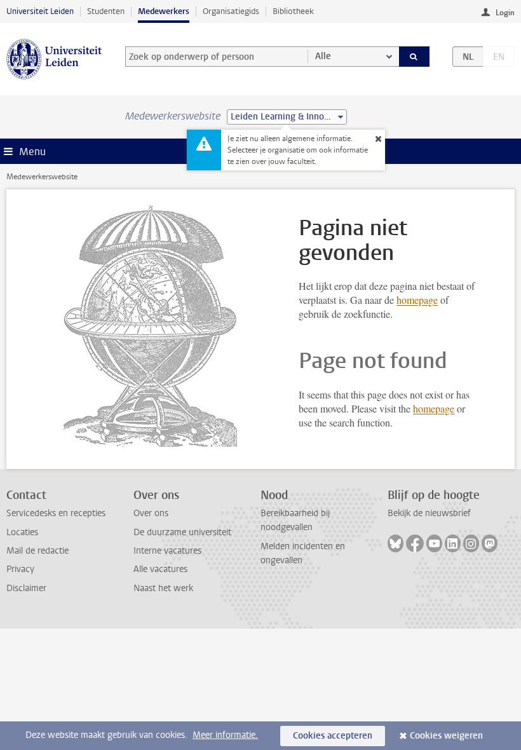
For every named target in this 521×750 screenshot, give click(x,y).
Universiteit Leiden (40, 11)
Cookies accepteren (332, 736)
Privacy (20, 569)
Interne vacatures (167, 551)
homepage (417, 299)
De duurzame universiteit (182, 532)
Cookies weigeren (446, 736)
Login (505, 13)
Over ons (150, 513)
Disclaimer (26, 588)
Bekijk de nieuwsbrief (429, 513)
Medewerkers (163, 11)
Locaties (22, 532)
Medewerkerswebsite (42, 177)
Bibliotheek (293, 11)
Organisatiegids (231, 11)
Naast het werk (163, 588)
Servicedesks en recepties (55, 513)
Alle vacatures (160, 569)
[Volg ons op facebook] (415, 543)
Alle (323, 56)
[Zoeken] (414, 56)
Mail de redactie (37, 551)
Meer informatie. (225, 735)
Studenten (106, 11)
